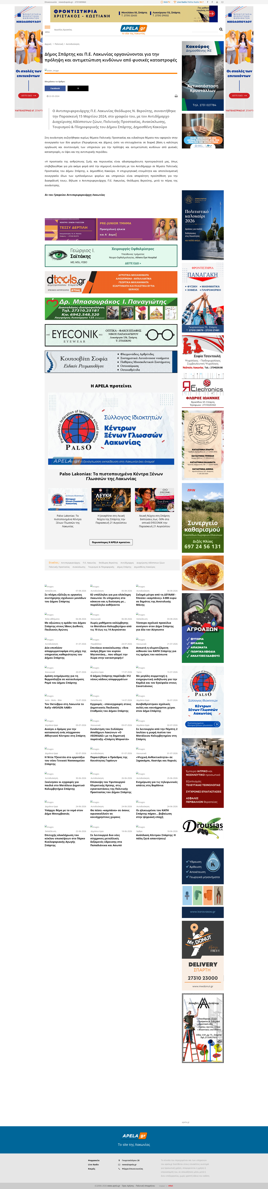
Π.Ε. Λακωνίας (89, 562)
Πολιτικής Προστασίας (59, 567)
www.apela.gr (113, 1185)
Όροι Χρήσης (128, 1185)
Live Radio (93, 1164)
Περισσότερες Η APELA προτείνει (111, 542)
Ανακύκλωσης (78, 567)
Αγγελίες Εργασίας (63, 29)
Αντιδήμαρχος (127, 562)
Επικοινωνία (51, 2)
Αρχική (48, 44)
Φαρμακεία (93, 1160)
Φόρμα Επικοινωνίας (132, 1168)
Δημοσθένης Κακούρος (144, 567)
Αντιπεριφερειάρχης (70, 562)
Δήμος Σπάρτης (124, 567)
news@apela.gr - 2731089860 (72, 2)
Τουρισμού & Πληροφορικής (101, 567)
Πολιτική (59, 44)
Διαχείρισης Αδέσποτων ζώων (150, 562)
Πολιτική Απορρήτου (145, 1185)
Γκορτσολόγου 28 (130, 1160)
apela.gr (186, 1122)
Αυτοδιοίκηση (72, 44)
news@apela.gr (129, 1164)
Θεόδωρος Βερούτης (108, 562)
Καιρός (91, 1168)
